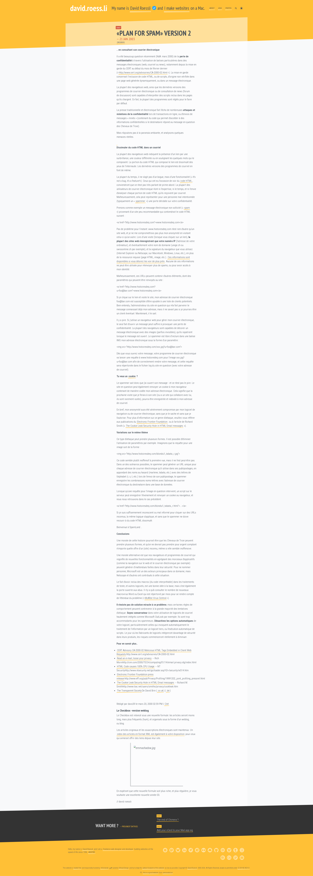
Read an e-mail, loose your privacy (134, 658)
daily (118, 27)
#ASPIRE (91, 852)
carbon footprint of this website (153, 868)
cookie (132, 376)
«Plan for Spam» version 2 (154, 33)
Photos (228, 8)
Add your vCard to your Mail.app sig (175, 830)
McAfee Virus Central (155, 598)
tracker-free (77, 868)
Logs (220, 8)
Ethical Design (124, 868)
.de (167, 690)
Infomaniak (104, 868)
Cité (167, 703)
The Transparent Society (129, 690)
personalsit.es (168, 873)
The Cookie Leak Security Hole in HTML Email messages (154, 425)
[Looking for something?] (236, 8)
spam (187, 207)
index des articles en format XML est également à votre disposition (150, 734)
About (212, 8)
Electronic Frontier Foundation (152, 421)
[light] (241, 8)
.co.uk (160, 690)
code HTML (186, 180)
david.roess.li (88, 8)
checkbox (121, 42)
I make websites (176, 8)
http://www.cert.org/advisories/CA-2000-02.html (143, 72)
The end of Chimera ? (167, 819)
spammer (140, 201)
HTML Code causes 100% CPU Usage (135, 666)
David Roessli (140, 8)
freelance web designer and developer (118, 849)
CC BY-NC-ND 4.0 (243, 868)
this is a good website (150, 873)
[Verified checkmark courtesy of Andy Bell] (154, 8)
